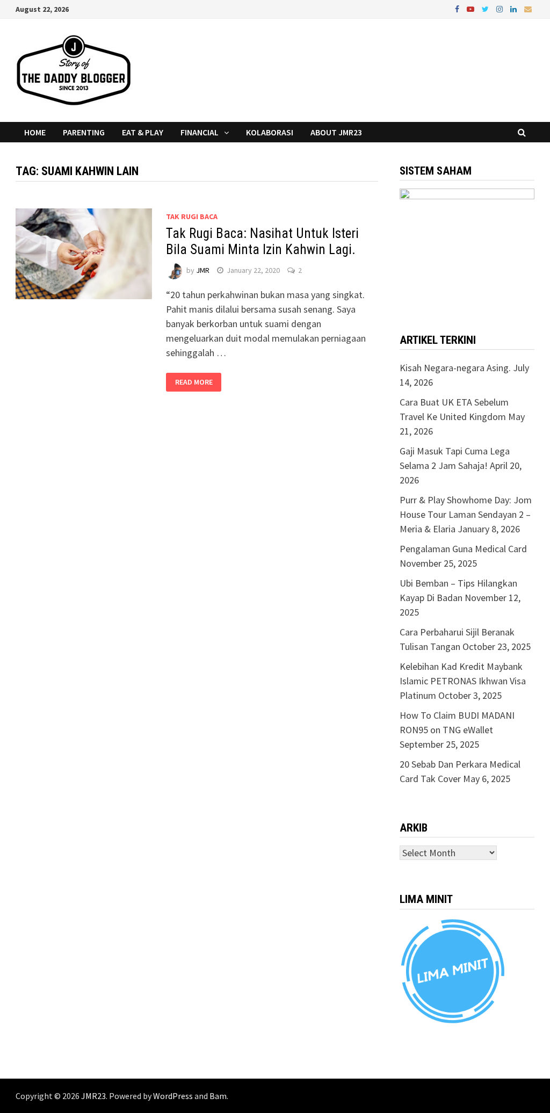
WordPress (173, 1095)
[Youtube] (471, 8)
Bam (218, 1095)
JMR (202, 270)
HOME (35, 132)
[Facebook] (458, 8)
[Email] (528, 8)
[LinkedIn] (515, 8)
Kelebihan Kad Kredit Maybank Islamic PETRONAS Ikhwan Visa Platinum (463, 681)
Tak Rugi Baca (192, 216)
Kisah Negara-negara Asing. (455, 368)
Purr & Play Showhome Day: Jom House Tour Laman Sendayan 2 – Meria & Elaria (466, 514)
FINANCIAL (199, 132)
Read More (194, 382)
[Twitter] (486, 8)
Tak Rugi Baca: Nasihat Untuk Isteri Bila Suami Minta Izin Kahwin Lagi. (262, 241)
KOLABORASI (269, 132)
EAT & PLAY (142, 132)
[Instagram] (501, 8)
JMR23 (93, 1095)
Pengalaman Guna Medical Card (463, 549)
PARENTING (84, 132)
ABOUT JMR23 (336, 132)
